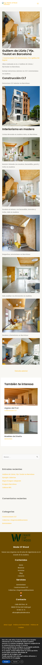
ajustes (17, 658)
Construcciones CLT (10, 58)
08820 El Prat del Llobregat (21, 607)
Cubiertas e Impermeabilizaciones (15, 520)
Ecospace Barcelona (9, 484)
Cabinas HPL (7, 487)
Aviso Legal (8, 625)
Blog (21, 573)
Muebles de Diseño (13, 436)
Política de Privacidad (21, 625)
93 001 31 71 (21, 610)
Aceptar (6, 661)
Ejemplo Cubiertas (9, 477)
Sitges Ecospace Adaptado (11, 481)
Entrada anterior (21, 371)
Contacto (21, 576)
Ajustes (15, 661)
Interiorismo (22, 58)
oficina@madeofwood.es (21, 612)
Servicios (21, 570)
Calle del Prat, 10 (21, 604)
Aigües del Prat (11, 408)
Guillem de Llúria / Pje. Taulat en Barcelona (18, 474)
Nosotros (21, 568)
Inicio (21, 565)
